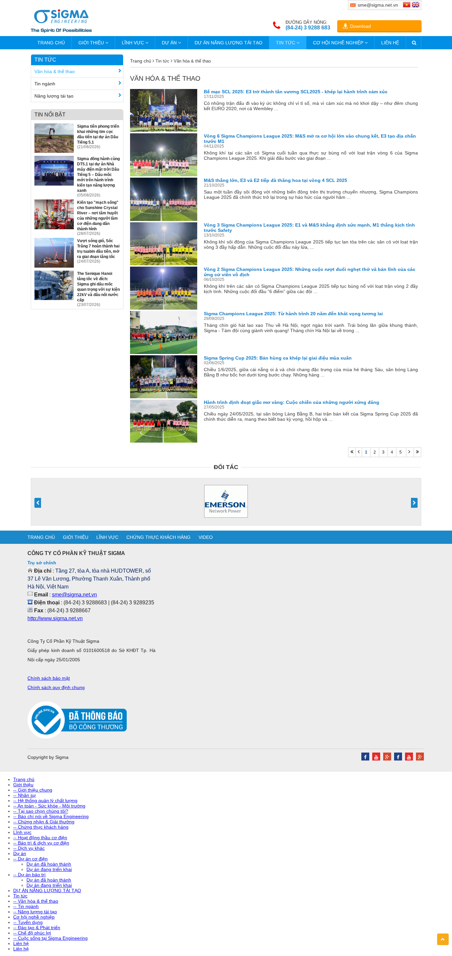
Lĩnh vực (133, 42)
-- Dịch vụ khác (29, 848)
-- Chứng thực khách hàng (40, 827)
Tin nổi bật (50, 114)
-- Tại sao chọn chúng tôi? (40, 811)
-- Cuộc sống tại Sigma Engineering (50, 938)
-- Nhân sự (24, 795)
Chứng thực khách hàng (158, 537)
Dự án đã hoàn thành (48, 864)
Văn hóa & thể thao (54, 71)
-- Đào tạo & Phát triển (36, 927)
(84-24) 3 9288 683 (308, 27)
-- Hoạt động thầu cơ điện (40, 837)
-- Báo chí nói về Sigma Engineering (51, 816)
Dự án (170, 42)
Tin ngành (44, 83)
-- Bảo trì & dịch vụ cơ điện (41, 843)
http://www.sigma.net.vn (55, 618)
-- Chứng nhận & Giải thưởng (43, 821)
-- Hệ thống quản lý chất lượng (45, 800)
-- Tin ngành (26, 906)
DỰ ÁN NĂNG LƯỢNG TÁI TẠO (228, 42)
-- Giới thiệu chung (32, 790)
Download (360, 26)
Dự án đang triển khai (49, 869)
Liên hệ (390, 42)
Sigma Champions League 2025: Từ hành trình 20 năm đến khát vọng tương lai (293, 313)
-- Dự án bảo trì (29, 874)
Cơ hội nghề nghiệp (339, 42)
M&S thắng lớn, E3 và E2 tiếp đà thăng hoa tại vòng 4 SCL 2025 (275, 180)
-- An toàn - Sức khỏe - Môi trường (49, 805)
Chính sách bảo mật (48, 678)
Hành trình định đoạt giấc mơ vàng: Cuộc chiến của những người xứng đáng (291, 402)
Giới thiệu (91, 42)
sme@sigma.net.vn (74, 594)
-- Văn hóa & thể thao (35, 901)
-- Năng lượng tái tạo (35, 911)
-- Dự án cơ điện (30, 858)
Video (206, 537)
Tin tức (286, 42)
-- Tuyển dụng (28, 922)
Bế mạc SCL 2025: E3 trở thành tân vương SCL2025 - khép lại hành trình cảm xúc (295, 91)
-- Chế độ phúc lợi (32, 932)
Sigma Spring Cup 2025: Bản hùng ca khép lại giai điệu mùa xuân (278, 358)
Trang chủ (51, 42)
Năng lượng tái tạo (53, 96)
